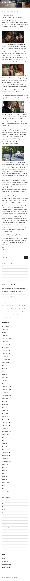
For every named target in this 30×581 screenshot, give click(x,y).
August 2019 (5, 434)
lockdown (4, 516)
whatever (4, 543)
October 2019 (5, 428)
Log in (3, 558)
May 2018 (4, 473)
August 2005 (5, 482)
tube (3, 537)
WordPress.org (6, 567)
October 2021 (5, 356)
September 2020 (6, 395)
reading (4, 531)
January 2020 (5, 419)
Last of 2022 (10, 302)
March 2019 (5, 446)
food (3, 510)
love (3, 519)
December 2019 (6, 422)
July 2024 (4, 332)
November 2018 (6, 455)
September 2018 (6, 461)
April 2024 (5, 335)
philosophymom (6, 291)
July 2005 (4, 485)
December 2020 (6, 386)
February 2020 (6, 416)
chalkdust (8, 2)
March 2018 (5, 479)
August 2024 (5, 329)
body (3, 501)
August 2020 (5, 398)
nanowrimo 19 (5, 528)
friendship (4, 513)
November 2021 (6, 353)
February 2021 (6, 380)
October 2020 (5, 392)
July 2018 (4, 467)
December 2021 (6, 350)
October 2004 (5, 491)
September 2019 (6, 431)
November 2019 (6, 425)
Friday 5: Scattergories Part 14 (10, 273)
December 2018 (6, 452)
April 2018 (4, 476)
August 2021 (5, 362)
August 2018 (5, 464)
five (3, 507)
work (3, 546)
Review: (12, 17)
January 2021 (5, 383)
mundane (4, 522)
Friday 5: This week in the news (10, 270)
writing (4, 549)
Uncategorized (6, 540)
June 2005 (5, 488)
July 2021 (4, 365)
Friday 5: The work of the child (16, 317)
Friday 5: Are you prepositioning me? (18, 305)
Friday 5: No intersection (8, 276)
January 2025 (5, 326)
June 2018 (4, 470)
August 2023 (5, 341)
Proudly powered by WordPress (9, 577)
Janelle (4, 302)
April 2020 (5, 410)
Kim (3, 314)
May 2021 (4, 371)
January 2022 (5, 347)
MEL (3, 311)
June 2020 (5, 404)
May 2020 (4, 407)
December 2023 (6, 338)
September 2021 (6, 359)
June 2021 (4, 368)
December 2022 (6, 344)
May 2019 (4, 440)
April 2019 (4, 443)
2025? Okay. (5, 267)
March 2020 (5, 413)
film (3, 504)
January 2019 (5, 449)
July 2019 (4, 437)
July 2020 (4, 401)
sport (3, 534)
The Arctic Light (6, 279)
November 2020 (6, 389)
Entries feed (5, 561)
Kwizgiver (4, 317)
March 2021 (5, 377)
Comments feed (6, 564)
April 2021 (4, 374)
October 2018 (5, 458)
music (3, 525)
